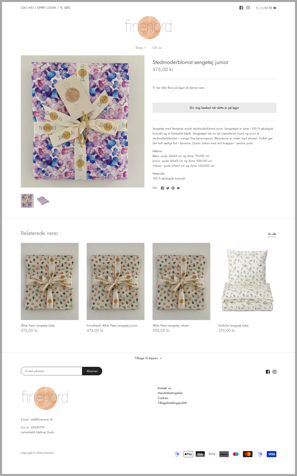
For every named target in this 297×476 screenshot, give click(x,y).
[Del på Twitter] (167, 187)
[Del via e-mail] (178, 187)
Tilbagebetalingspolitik (172, 403)
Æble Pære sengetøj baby (38, 325)
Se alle (272, 234)
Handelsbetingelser (170, 393)
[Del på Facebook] (162, 187)
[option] (27, 201)
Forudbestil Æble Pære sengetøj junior (112, 325)
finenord (48, 453)
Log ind (27, 7)
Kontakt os (164, 388)
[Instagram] (248, 7)
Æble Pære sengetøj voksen (171, 325)
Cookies (163, 398)
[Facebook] (241, 7)
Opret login (46, 7)
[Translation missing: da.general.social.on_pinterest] (173, 187)
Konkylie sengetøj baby (233, 325)
